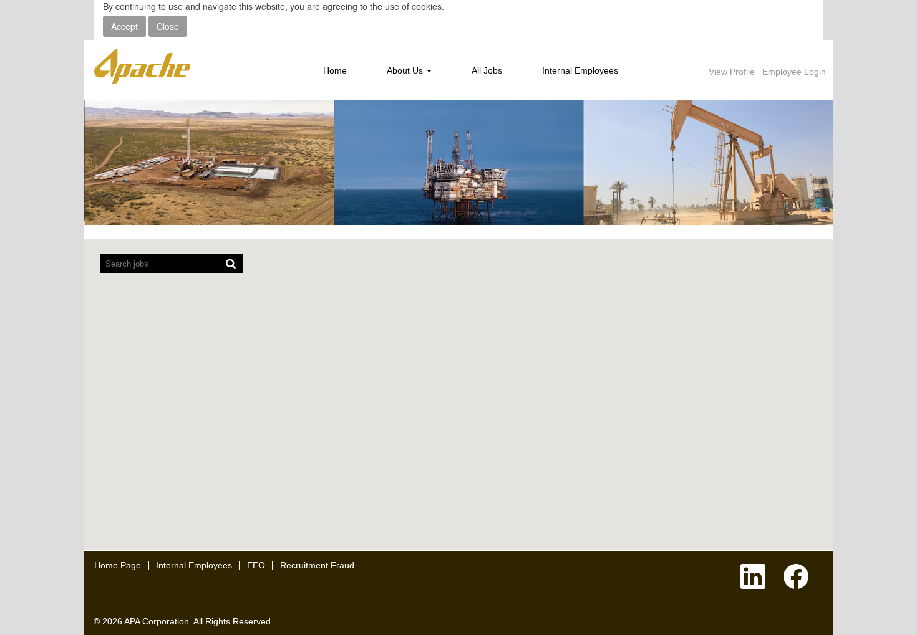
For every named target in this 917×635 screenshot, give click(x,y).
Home (335, 70)
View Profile (732, 72)
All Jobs (487, 70)
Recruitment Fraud (317, 565)
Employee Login (794, 72)
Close (168, 26)
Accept (124, 26)
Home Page (117, 565)
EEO (256, 565)
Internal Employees (580, 70)
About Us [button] (406, 70)
